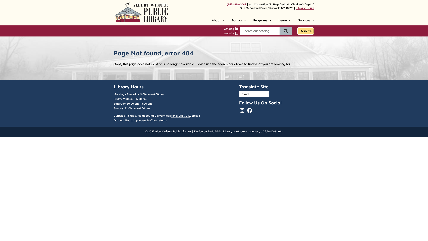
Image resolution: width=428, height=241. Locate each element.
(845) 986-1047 (236, 4)
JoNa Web (214, 131)
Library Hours (305, 8)
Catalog (229, 28)
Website (229, 33)
